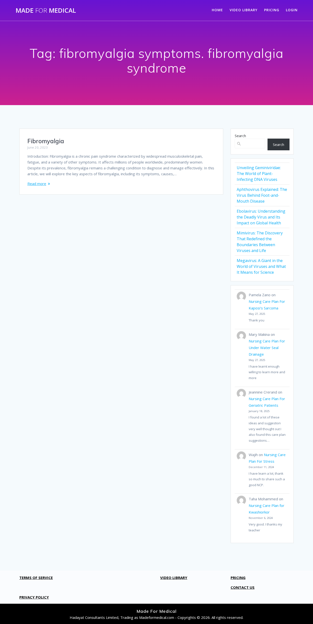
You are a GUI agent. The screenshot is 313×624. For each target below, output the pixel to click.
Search (240, 135)
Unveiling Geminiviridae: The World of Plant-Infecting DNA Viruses (259, 173)
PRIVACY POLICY (34, 597)
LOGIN (292, 10)
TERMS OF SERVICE (36, 577)
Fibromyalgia (45, 141)
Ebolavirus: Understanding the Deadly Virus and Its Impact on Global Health (261, 217)
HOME (217, 10)
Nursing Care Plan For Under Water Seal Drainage (267, 348)
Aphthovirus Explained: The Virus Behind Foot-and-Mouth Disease (262, 195)
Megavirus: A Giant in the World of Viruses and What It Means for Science (261, 266)
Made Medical (46, 10)
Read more (36, 183)
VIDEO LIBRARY (243, 10)
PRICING (271, 10)
